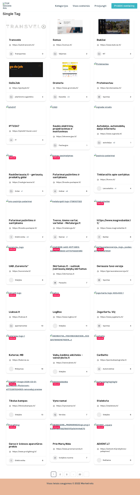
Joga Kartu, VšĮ (106, 311)
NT (104, 54)
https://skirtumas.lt (65, 274)
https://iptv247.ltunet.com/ (24, 131)
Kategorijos (61, 5)
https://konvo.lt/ (107, 179)
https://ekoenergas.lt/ (66, 136)
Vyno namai (60, 400)
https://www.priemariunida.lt (69, 449)
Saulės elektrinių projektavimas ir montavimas (63, 129)
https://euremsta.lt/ (21, 271)
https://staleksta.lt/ (109, 406)
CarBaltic (102, 355)
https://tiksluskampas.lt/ (23, 406)
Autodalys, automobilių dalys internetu (111, 127)
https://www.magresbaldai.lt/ (114, 222)
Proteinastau (105, 83)
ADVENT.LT (103, 443)
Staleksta (103, 400)
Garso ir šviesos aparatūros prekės (25, 445)
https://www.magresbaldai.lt (113, 228)
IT (15, 140)
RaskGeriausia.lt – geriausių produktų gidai (26, 176)
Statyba (18, 280)
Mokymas (19, 369)
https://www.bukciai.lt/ (110, 45)
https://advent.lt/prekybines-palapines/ (113, 450)
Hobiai (61, 191)
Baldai (106, 237)
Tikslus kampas (18, 400)
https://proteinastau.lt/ (110, 88)
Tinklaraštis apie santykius (113, 174)
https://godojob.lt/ (20, 88)
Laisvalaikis (108, 188)
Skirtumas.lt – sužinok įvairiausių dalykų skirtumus (70, 267)
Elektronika (20, 237)
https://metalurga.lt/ (65, 228)
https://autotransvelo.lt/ (23, 45)
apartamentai (21, 326)
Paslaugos (63, 145)
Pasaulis (62, 283)
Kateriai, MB (16, 355)
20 (80, 474)
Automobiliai (108, 369)
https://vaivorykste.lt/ (66, 363)
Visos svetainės (81, 5)
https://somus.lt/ (64, 45)
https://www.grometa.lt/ (67, 88)
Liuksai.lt (14, 311)
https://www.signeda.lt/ (111, 134)
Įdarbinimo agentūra (24, 97)
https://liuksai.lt (19, 317)
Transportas (20, 54)
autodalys (107, 142)
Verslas (62, 414)
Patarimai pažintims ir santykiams (66, 176)
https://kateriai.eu (20, 360)
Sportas (106, 97)
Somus (57, 39)
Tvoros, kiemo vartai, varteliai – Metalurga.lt (67, 222)
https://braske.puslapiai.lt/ (68, 182)
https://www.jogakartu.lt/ (111, 317)
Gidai (17, 191)
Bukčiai (101, 39)
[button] (124, 6)
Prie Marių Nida (62, 443)
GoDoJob (14, 83)
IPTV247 (14, 126)
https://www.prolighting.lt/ (24, 451)
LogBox (57, 311)
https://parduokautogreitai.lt (113, 360)
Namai (62, 237)
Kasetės (62, 97)
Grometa (58, 83)
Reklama (107, 460)
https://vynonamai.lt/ (65, 406)
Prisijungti (100, 5)
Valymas (62, 54)
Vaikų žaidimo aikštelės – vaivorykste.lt (68, 356)
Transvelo (15, 39)
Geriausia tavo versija (110, 266)
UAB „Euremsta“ (18, 266)
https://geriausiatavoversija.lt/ (114, 271)
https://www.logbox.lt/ (66, 317)
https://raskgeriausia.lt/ (23, 182)
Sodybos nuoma (66, 458)
